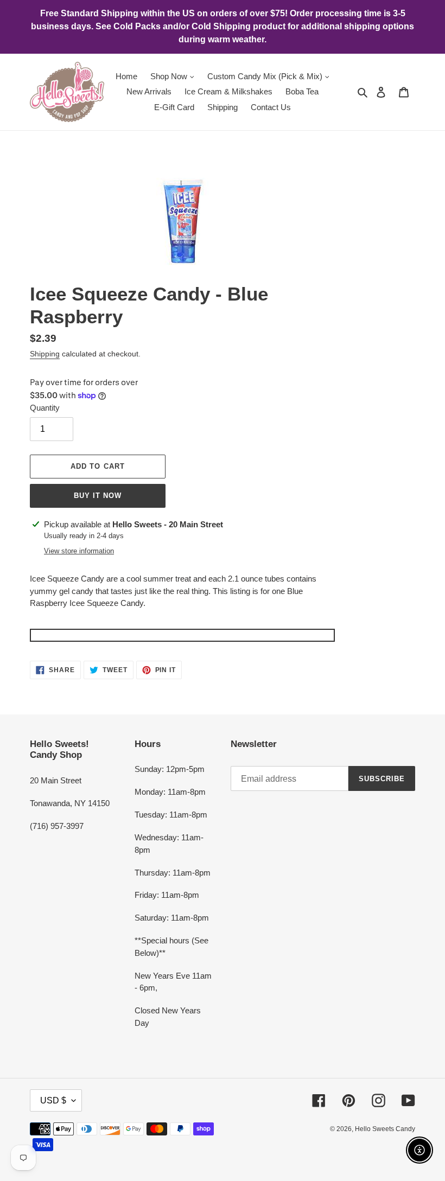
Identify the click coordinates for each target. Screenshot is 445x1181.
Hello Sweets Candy (385, 1129)
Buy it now (98, 495)
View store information (79, 551)
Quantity (45, 407)
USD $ (53, 1100)
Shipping (45, 353)
